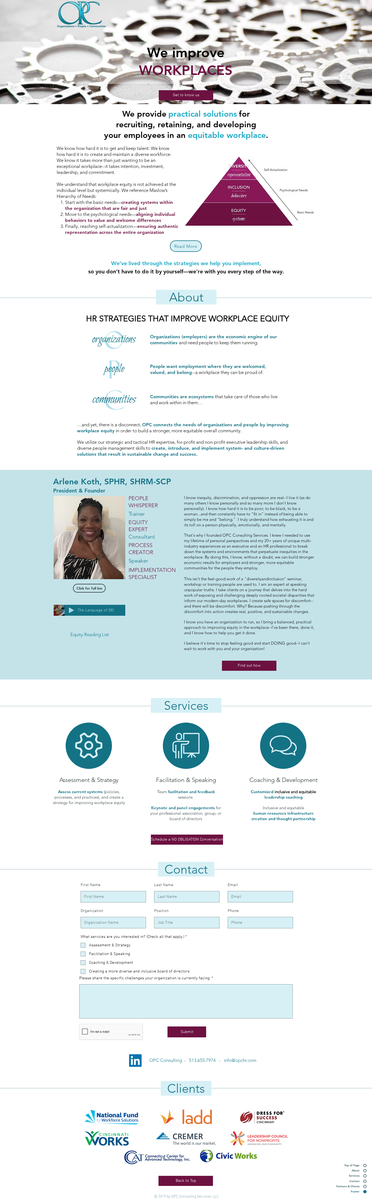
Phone (233, 911)
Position (161, 911)
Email (233, 885)
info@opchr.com (240, 1060)
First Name (90, 885)
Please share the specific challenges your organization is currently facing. (145, 978)
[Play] (71, 610)
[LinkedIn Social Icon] (135, 1060)
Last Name (163, 885)
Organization (92, 911)
